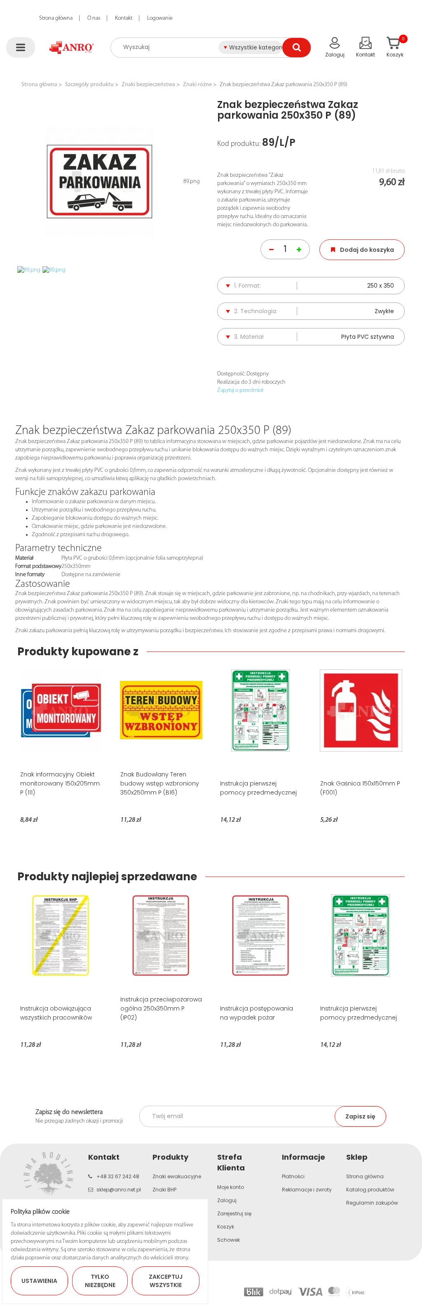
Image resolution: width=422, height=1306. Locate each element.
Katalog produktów (370, 1189)
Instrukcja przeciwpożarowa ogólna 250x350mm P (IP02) (161, 1008)
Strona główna (56, 18)
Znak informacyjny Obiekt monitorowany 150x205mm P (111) (60, 783)
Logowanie (160, 18)
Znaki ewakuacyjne (176, 1176)
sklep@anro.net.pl (118, 1189)
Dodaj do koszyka (367, 250)
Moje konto (230, 1187)
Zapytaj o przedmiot (240, 390)
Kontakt (123, 18)
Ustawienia (39, 1281)
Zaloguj (227, 1200)
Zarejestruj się (234, 1213)
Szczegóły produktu (89, 85)
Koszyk (225, 1226)
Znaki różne (197, 85)
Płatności (293, 1176)
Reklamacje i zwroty (307, 1189)
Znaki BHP (164, 1189)
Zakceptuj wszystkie (166, 1281)
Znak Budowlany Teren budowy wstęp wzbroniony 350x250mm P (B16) (159, 783)
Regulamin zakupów (372, 1202)
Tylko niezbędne (100, 1281)
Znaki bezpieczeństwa (148, 85)
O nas (93, 18)
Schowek (228, 1239)
